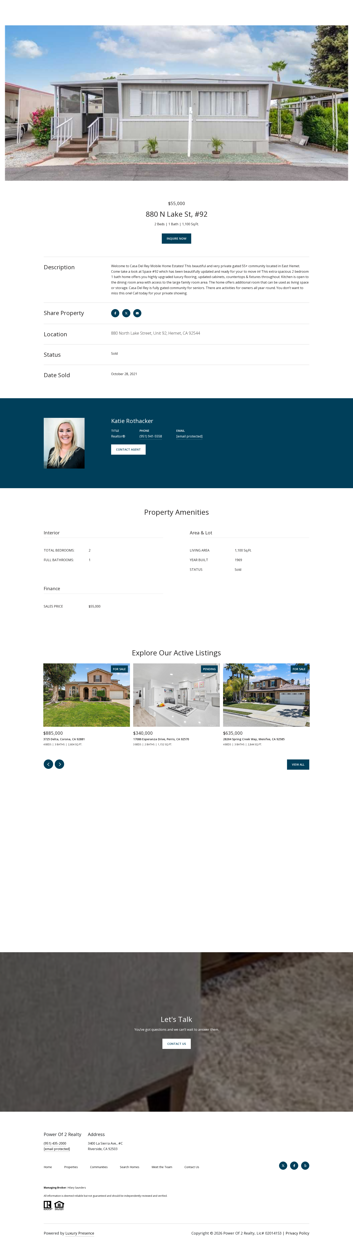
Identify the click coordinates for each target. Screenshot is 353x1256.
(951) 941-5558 (151, 436)
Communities (99, 1167)
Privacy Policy (297, 1233)
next (59, 764)
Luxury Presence (79, 1233)
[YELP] (305, 1166)
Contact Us (191, 1167)
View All (298, 764)
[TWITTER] (283, 1166)
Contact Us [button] (176, 1044)
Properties (71, 1167)
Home (48, 1167)
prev (48, 764)
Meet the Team (162, 1167)
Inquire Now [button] (176, 238)
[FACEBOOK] (294, 1166)
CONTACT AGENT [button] (128, 449)
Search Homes (129, 1167)
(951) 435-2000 (55, 1143)
